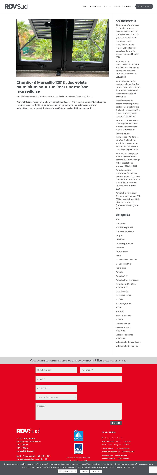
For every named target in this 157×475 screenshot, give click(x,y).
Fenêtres (120, 247)
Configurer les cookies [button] (67, 471)
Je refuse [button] (84, 471)
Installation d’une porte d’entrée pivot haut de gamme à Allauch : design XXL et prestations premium (128, 159)
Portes (119, 307)
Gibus (118, 255)
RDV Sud (119, 311)
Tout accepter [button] (95, 471)
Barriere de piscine (124, 227)
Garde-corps (122, 251)
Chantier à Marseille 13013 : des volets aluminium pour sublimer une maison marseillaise (52, 87)
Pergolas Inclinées (124, 295)
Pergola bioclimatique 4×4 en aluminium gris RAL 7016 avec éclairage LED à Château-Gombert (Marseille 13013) (128, 199)
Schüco (119, 319)
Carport (119, 235)
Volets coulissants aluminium (79, 96)
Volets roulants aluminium (128, 342)
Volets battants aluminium (55, 96)
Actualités (120, 223)
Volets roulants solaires (127, 346)
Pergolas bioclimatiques (127, 280)
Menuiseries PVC (123, 264)
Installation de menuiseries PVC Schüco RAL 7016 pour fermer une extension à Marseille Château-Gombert (127, 67)
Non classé (121, 268)
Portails (119, 299)
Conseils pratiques (124, 243)
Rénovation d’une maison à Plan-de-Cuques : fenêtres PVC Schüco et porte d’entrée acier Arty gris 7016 (128, 31)
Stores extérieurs (123, 323)
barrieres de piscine (125, 231)
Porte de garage (123, 303)
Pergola (119, 272)
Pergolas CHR (122, 291)
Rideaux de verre (123, 315)
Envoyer (116, 423)
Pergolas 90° (122, 276)
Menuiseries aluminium (126, 259)
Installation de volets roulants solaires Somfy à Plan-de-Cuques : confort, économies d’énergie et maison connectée (128, 87)
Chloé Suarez (25, 96)
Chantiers (120, 239)
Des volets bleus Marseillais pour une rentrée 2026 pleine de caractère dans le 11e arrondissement (126, 47)
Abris (118, 219)
